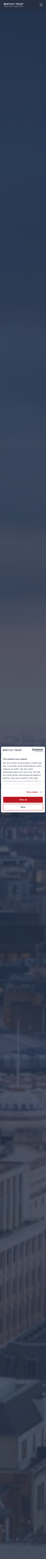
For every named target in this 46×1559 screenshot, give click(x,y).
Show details (32, 792)
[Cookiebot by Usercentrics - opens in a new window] (32, 750)
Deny (23, 807)
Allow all (23, 800)
